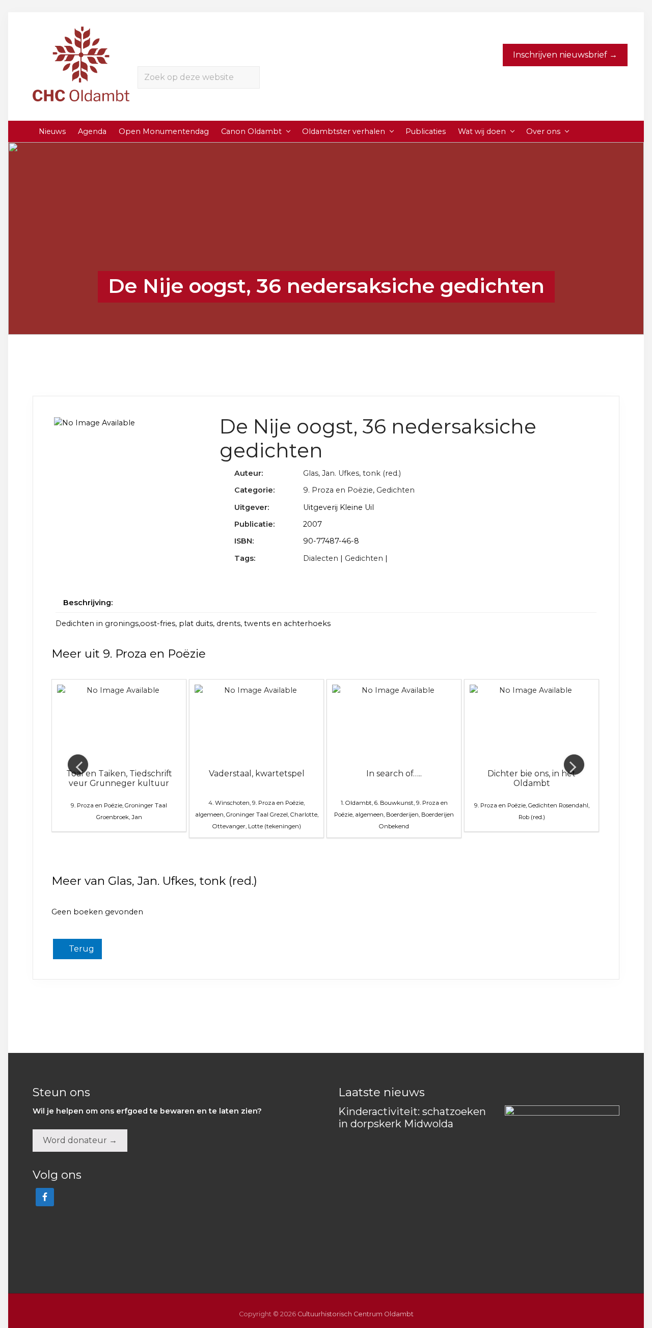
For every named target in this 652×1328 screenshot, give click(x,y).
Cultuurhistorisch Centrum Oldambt (355, 1314)
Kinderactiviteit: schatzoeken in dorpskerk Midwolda (412, 1117)
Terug (80, 949)
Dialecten (320, 558)
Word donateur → (80, 1140)
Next (574, 764)
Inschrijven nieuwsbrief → (565, 55)
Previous (78, 764)
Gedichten (395, 490)
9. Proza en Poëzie (338, 490)
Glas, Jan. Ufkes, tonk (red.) (352, 473)
